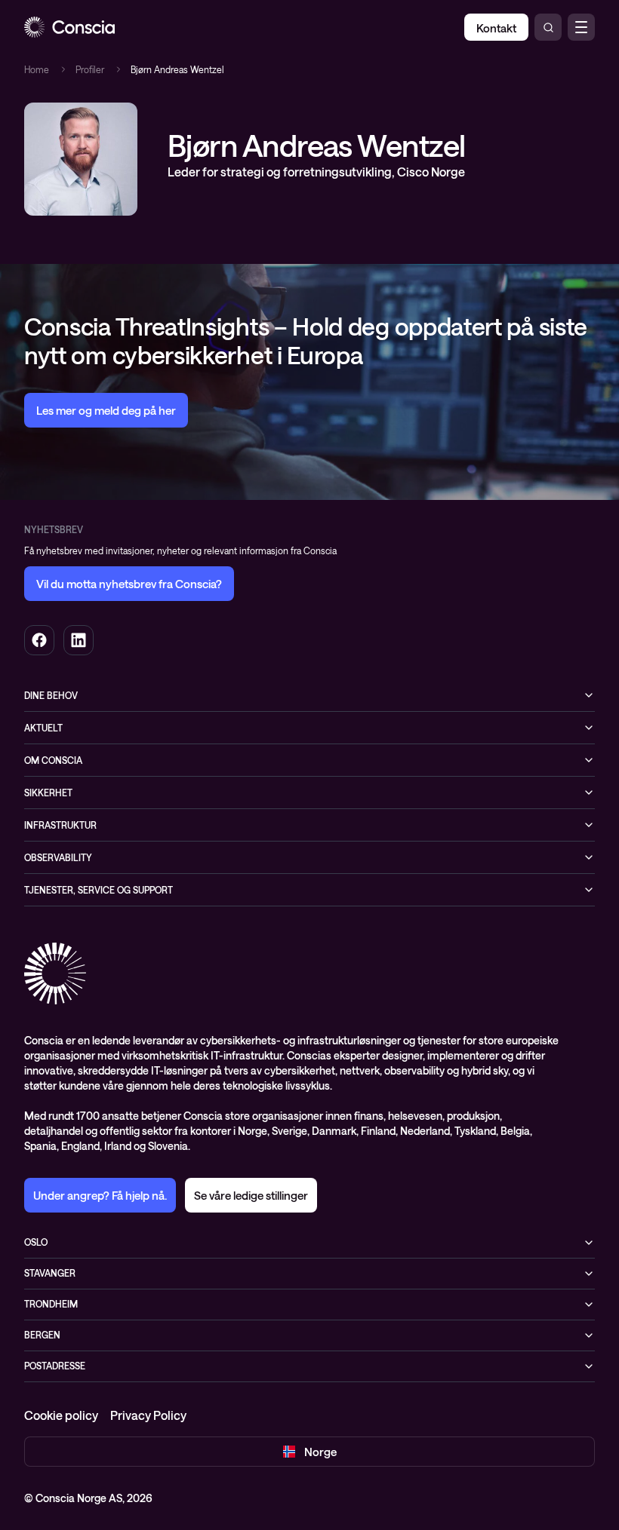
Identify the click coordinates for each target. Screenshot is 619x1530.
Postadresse (54, 1365)
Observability (58, 857)
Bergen (42, 1334)
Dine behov (51, 695)
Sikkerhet (48, 792)
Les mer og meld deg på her (106, 410)
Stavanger (49, 1273)
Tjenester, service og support (98, 890)
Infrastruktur (60, 825)
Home (36, 69)
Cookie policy (61, 1415)
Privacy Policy (148, 1415)
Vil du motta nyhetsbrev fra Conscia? (129, 583)
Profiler (89, 69)
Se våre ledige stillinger (251, 1195)
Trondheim (51, 1304)
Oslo (36, 1242)
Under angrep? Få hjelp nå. (100, 1195)
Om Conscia (53, 760)
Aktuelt (43, 727)
